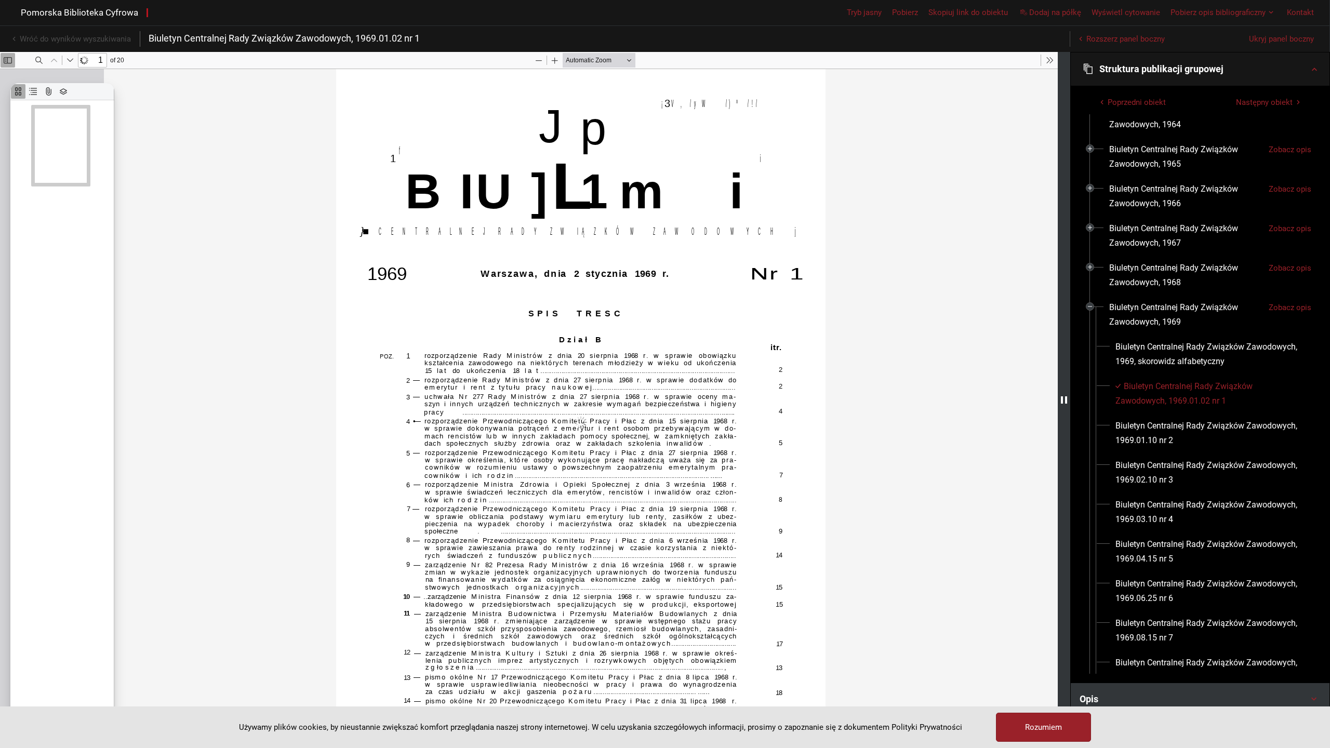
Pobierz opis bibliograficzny (1218, 12)
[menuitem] (1185, 117)
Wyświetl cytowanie (1126, 12)
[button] (1200, 69)
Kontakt (1300, 12)
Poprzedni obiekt (1137, 102)
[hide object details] (1064, 400)
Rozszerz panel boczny (1125, 39)
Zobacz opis (1290, 149)
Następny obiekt (1264, 102)
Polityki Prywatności (927, 727)
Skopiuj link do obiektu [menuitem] (968, 12)
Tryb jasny (864, 12)
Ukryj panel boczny (1281, 39)
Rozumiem (1043, 727)
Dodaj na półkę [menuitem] (1055, 12)
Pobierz (905, 12)
